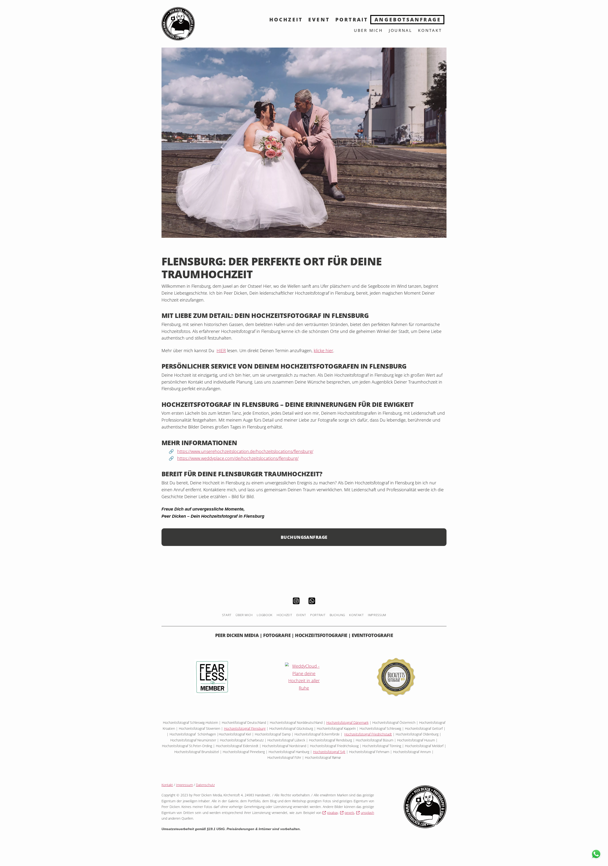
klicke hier (323, 350)
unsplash (367, 812)
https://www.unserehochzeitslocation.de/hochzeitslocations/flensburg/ (245, 451)
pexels (349, 812)
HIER (221, 350)
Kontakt (167, 785)
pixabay (332, 812)
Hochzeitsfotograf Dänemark (347, 722)
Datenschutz (205, 785)
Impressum (184, 785)
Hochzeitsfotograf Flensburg (245, 728)
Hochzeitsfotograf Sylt (329, 751)
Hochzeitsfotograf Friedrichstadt (368, 734)
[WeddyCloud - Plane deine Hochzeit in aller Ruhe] (304, 676)
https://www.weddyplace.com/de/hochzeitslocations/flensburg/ (238, 458)
